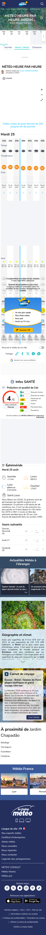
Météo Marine (9, 871)
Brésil (8, 9)
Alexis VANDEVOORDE (29, 71)
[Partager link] (17, 353)
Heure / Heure (22, 47)
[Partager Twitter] (28, 353)
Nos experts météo (11, 833)
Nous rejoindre (9, 850)
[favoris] (41, 18)
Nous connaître (9, 846)
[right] (43, 36)
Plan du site (37, 910)
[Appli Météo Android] (32, 901)
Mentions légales (11, 910)
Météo (2, 9)
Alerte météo (8, 841)
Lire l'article (33, 717)
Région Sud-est (15, 9)
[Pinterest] (32, 888)
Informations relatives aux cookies (24, 914)
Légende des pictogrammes (16, 858)
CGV (28, 910)
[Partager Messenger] (33, 353)
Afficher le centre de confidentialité (24, 922)
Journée (8, 47)
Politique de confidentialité (14, 918)
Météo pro (7, 875)
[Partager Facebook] (22, 353)
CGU (22, 910)
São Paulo (25, 9)
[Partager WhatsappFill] (39, 353)
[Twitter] (13, 888)
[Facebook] (7, 888)
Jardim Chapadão (35, 9)
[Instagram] (26, 888)
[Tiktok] (39, 888)
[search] (42, 4)
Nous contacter (9, 854)
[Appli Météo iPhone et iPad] (13, 901)
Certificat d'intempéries (13, 837)
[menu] (4, 4)
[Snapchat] (19, 888)
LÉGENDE (9, 78)
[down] (23, 661)
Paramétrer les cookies (36, 918)
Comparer (37, 47)
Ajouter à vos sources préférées (25, 360)
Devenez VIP (25, 330)
